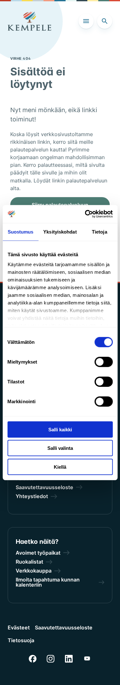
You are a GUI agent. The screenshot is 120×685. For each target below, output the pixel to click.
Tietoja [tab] (99, 231)
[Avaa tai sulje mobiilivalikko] (86, 21)
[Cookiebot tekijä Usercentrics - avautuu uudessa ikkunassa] (85, 214)
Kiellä (60, 466)
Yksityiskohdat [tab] (59, 231)
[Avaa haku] (104, 21)
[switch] (103, 362)
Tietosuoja (21, 640)
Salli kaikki (60, 429)
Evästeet (19, 627)
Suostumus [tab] (21, 231)
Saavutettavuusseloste (63, 627)
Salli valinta (60, 448)
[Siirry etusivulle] (29, 21)
